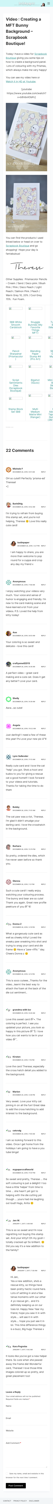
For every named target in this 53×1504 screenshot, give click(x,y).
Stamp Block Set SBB (15, 410)
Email (8, 1418)
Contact (7, 1501)
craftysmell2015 (21, 663)
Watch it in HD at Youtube (20, 81)
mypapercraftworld (23, 1169)
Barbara (17, 846)
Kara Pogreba (20, 1346)
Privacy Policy (20, 1501)
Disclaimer (34, 1501)
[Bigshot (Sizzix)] (35, 371)
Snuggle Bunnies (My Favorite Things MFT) (35, 327)
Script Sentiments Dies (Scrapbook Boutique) (15, 385)
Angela (16, 725)
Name (8, 1406)
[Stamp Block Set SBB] (16, 400)
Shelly (16, 698)
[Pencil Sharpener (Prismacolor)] (15, 342)
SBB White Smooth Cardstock (16, 325)
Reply (43, 472)
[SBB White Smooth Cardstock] (16, 313)
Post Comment (16, 1485)
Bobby (16, 807)
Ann (15, 632)
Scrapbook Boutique (17, 245)
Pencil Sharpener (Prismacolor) (15, 355)
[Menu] (48, 3)
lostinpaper (23, 542)
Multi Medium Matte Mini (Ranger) (35, 413)
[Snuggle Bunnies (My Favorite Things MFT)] (35, 313)
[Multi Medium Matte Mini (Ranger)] (35, 400)
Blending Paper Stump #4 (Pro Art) (35, 355)
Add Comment (13, 1443)
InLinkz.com (9, 427)
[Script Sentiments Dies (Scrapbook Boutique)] (16, 371)
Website (10, 1430)
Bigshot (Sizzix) (35, 381)
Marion (16, 1091)
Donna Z (17, 924)
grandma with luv (22, 1009)
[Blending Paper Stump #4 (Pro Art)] (35, 342)
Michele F (18, 468)
